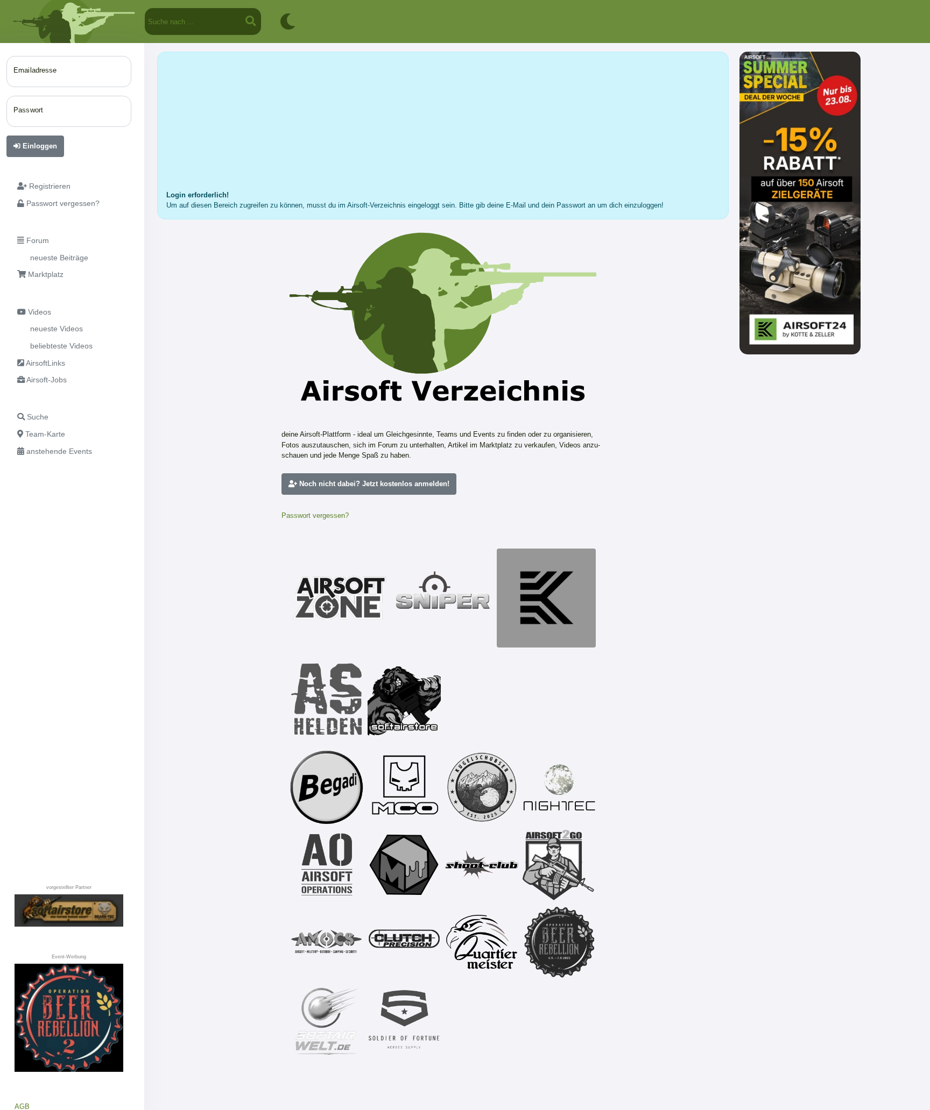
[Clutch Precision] (404, 942)
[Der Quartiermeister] (481, 942)
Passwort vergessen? (315, 515)
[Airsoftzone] (339, 598)
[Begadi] (326, 787)
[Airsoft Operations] (326, 864)
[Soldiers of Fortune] (404, 1019)
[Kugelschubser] (481, 787)
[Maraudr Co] (404, 787)
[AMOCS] (326, 942)
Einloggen (38, 146)
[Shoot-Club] (481, 864)
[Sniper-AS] (442, 598)
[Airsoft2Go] (559, 864)
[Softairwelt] (326, 1019)
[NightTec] (559, 787)
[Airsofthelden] (326, 699)
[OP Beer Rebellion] (559, 942)
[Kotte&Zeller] (546, 598)
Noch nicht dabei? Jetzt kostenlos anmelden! (373, 484)
